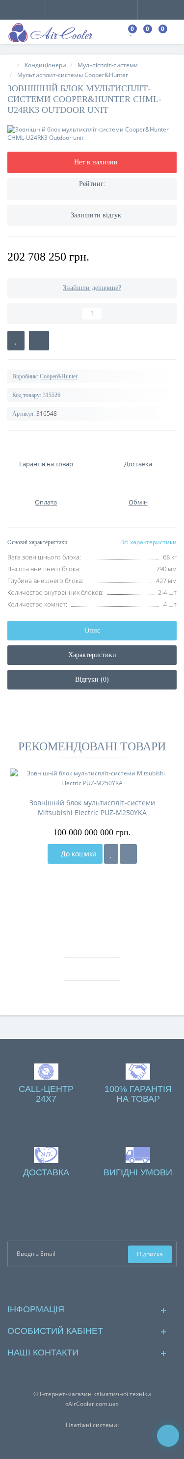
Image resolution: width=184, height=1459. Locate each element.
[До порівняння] (128, 854)
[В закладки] (16, 340)
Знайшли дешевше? (92, 288)
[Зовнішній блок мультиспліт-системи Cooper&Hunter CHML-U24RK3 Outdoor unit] (92, 133)
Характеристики (92, 655)
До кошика (78, 853)
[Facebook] (84, 1284)
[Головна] (10, 65)
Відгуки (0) (92, 679)
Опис (92, 630)
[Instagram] (100, 1284)
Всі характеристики (148, 542)
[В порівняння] (39, 340)
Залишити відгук (96, 215)
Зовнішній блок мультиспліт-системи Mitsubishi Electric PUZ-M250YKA (92, 807)
